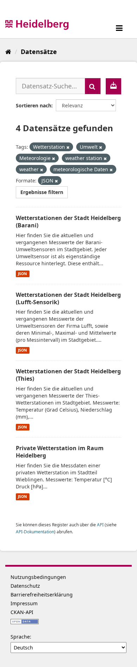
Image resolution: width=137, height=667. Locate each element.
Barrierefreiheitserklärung (42, 594)
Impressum (24, 603)
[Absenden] (93, 86)
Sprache (20, 636)
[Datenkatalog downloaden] (113, 86)
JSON (22, 273)
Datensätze (39, 51)
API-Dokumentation (35, 531)
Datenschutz (25, 585)
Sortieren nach (33, 105)
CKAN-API (22, 612)
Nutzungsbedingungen (38, 577)
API (100, 524)
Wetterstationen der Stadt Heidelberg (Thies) (68, 374)
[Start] (8, 51)
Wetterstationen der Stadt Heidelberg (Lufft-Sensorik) (68, 298)
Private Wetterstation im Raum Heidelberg (60, 451)
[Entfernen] (68, 147)
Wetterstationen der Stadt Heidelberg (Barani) (68, 221)
